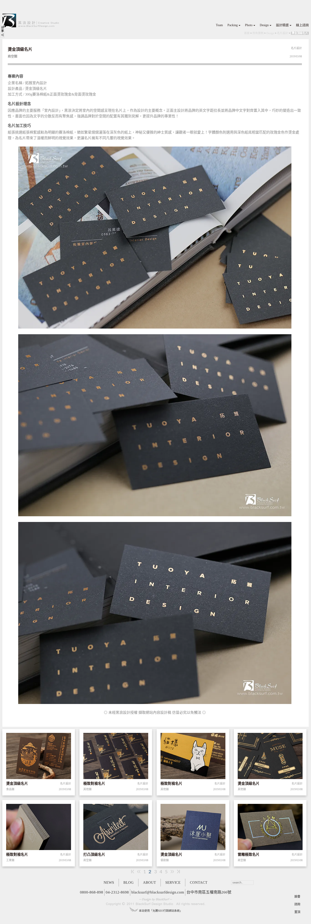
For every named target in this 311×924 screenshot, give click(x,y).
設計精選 (282, 25)
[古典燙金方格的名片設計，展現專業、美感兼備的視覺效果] (270, 756)
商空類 (87, 860)
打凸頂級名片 (94, 854)
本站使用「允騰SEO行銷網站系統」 (160, 910)
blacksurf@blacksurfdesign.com (157, 892)
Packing (232, 25)
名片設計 (282, 33)
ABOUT (149, 882)
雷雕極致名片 (249, 854)
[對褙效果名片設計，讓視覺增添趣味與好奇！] (115, 756)
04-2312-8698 (117, 892)
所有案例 (257, 33)
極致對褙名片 (94, 783)
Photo (248, 25)
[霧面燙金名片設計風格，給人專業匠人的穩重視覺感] (193, 827)
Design (264, 25)
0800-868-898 (91, 892)
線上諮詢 (302, 25)
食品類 (10, 789)
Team (219, 25)
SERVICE (173, 882)
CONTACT (198, 882)
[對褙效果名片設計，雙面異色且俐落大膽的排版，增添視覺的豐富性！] (193, 756)
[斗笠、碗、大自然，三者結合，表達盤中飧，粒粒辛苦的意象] (38, 756)
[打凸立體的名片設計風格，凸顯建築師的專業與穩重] (115, 827)
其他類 (87, 789)
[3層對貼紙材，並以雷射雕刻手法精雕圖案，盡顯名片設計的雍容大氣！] (270, 827)
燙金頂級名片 (300, 33)
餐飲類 (165, 860)
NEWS (109, 882)
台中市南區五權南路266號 (208, 892)
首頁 (247, 33)
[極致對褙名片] (38, 827)
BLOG (128, 882)
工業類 (10, 860)
